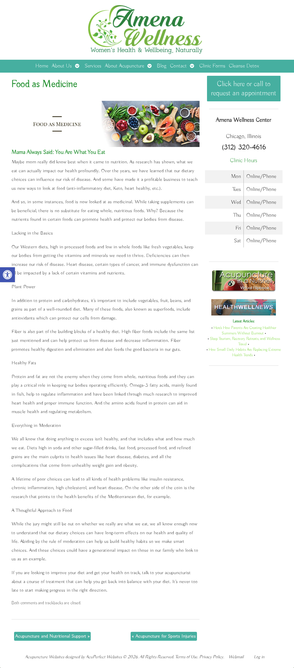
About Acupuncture (124, 66)
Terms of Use (186, 657)
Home (41, 66)
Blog (162, 66)
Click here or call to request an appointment (243, 89)
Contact (178, 66)
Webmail (236, 657)
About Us (62, 66)
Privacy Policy (211, 657)
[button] (7, 274)
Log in (259, 657)
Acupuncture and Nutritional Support (52, 636)
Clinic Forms (212, 66)
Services (92, 66)
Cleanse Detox (244, 66)
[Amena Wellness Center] (147, 30)
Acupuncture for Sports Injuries (164, 636)
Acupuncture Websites (44, 657)
